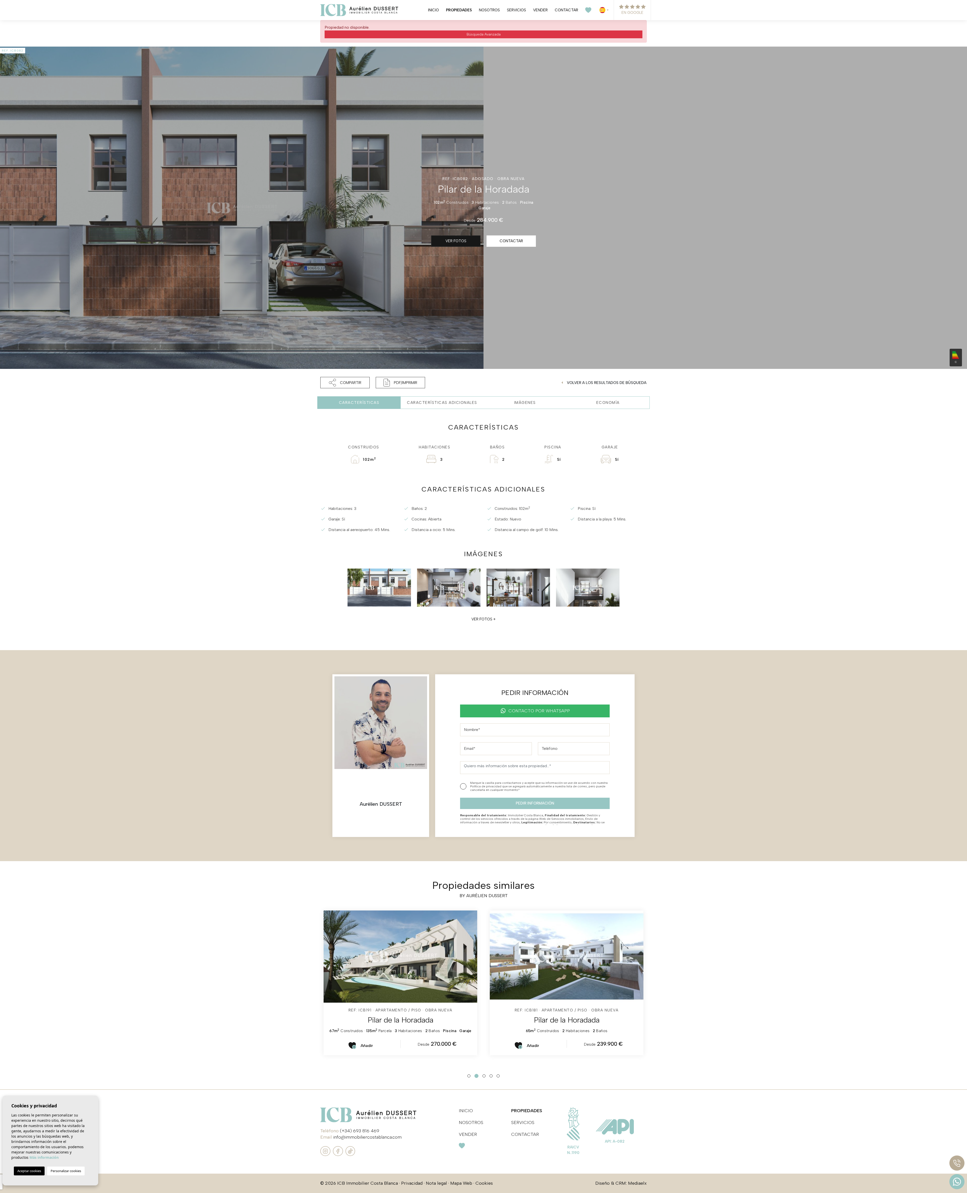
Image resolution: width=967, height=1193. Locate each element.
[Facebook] (338, 1150)
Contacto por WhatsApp (539, 711)
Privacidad (412, 1183)
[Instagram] (326, 1150)
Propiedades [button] (459, 10)
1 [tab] (468, 1075)
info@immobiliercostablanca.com (367, 1137)
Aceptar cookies (29, 1171)
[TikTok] (350, 1150)
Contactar (566, 10)
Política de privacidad (486, 786)
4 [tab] (491, 1075)
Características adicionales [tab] (442, 402)
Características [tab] (359, 402)
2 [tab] (476, 1076)
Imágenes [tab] (525, 402)
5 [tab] (498, 1075)
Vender (540, 10)
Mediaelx (637, 1183)
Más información (44, 1157)
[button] (345, 382)
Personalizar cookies (66, 1171)
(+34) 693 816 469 (359, 1131)
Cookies (484, 1183)
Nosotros (489, 10)
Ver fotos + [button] (483, 619)
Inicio (433, 10)
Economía (608, 402)
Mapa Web (461, 1183)
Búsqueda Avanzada (484, 34)
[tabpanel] (400, 983)
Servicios (516, 10)
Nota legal (436, 1183)
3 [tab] (484, 1075)
